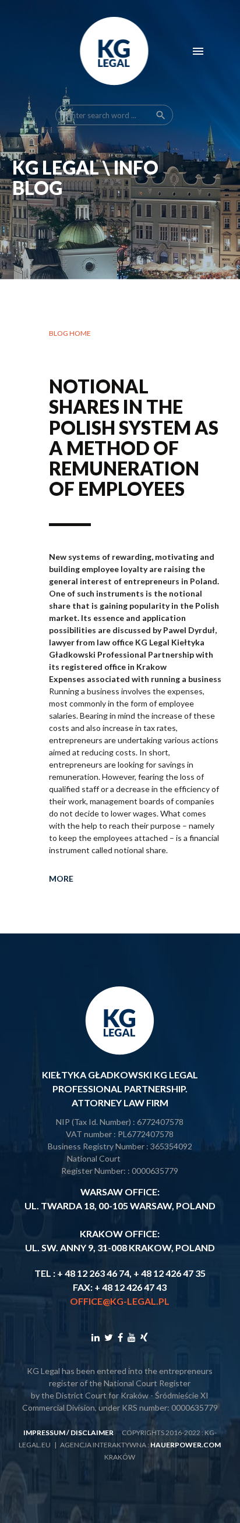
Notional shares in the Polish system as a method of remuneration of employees (133, 437)
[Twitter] (108, 1337)
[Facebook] (120, 1337)
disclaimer (92, 1432)
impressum (44, 1432)
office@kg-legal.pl (120, 1301)
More (61, 878)
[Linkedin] (95, 1337)
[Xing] (144, 1337)
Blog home (70, 333)
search (161, 115)
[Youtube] (132, 1337)
